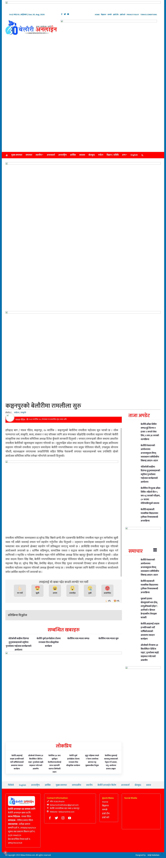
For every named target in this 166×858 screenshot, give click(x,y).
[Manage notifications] (5, 853)
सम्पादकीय (76, 785)
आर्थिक (73, 155)
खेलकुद (91, 155)
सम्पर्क (110, 14)
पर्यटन (100, 155)
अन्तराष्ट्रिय (62, 155)
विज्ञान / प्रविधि (113, 155)
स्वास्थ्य (82, 155)
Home (97, 14)
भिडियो (11, 785)
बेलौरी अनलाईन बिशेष (107, 785)
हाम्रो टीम (115, 14)
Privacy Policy (133, 14)
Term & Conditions (148, 14)
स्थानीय (39, 155)
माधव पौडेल (20, 420)
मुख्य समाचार (16, 155)
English (134, 155)
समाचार (29, 155)
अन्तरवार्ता (51, 155)
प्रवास (148, 785)
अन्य (124, 155)
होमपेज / (8, 412)
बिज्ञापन (103, 14)
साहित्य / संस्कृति (20, 412)
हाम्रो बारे (122, 14)
